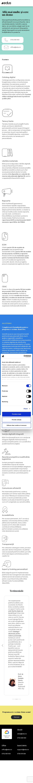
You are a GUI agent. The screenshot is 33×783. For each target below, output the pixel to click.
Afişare (26, 408)
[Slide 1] (16, 699)
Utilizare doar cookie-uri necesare (16, 425)
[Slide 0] (13, 699)
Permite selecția (16, 419)
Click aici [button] (16, 717)
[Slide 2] (19, 699)
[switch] (28, 391)
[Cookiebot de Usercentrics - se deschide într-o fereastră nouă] (23, 356)
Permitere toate (16, 414)
